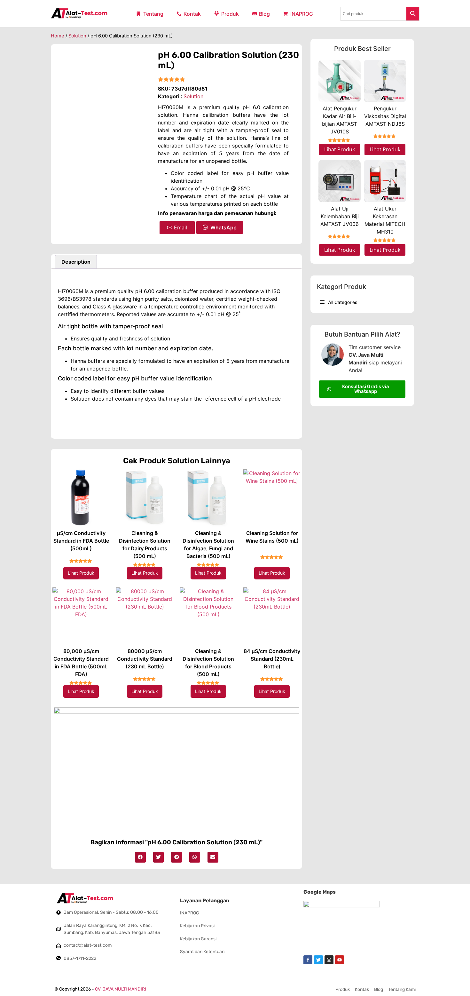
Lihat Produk (81, 573)
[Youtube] (339, 959)
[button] (140, 857)
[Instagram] (329, 959)
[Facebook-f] (307, 959)
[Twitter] (318, 959)
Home (57, 36)
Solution (77, 36)
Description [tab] (75, 262)
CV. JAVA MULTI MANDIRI (120, 989)
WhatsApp (223, 227)
